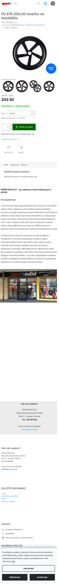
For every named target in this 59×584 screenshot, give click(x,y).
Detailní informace (8, 139)
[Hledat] (38, 3)
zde (13, 561)
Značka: (11, 27)
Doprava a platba (8, 501)
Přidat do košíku (26, 127)
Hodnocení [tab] (14, 164)
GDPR (3, 499)
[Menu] (53, 3)
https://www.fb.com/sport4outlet (19, 537)
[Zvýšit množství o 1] (11, 125)
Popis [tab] (6, 164)
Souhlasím (42, 577)
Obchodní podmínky (9, 496)
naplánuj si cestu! (29, 429)
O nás (3, 493)
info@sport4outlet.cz (14, 529)
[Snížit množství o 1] (11, 128)
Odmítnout (14, 577)
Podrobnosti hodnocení (34, 25)
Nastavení (28, 568)
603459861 (9, 533)
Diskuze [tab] (24, 164)
